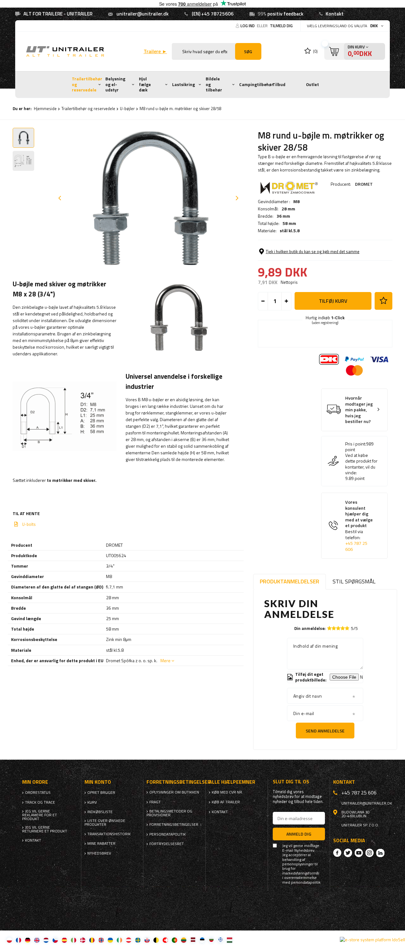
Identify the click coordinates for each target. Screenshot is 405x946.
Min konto (97, 782)
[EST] (202, 940)
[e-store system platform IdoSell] (372, 940)
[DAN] (82, 940)
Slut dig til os (291, 782)
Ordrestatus (38, 792)
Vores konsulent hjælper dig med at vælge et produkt (359, 525)
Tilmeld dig (281, 25)
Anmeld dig (298, 834)
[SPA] (64, 940)
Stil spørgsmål (354, 581)
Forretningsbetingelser (173, 824)
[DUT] (46, 940)
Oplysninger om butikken (174, 792)
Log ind (248, 25)
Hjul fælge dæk (145, 84)
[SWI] (165, 940)
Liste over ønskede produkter (104, 822)
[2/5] (334, 628)
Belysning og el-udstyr (115, 84)
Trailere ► (155, 51)
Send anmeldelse (325, 730)
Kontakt (335, 13)
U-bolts (29, 524)
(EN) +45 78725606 (213, 13)
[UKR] (110, 940)
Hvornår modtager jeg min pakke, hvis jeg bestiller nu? (359, 410)
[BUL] (211, 940)
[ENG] (36, 940)
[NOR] (101, 940)
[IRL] (119, 940)
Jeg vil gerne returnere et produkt (44, 829)
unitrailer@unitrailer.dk (142, 13)
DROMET (364, 184)
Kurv (92, 802)
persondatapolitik (306, 882)
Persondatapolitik (167, 834)
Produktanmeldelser (289, 581)
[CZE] (55, 940)
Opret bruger (101, 792)
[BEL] (156, 940)
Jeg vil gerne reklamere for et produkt (39, 815)
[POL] (9, 940)
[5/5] (347, 628)
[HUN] (229, 940)
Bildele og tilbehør (214, 84)
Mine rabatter (101, 843)
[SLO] (147, 940)
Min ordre (35, 782)
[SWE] (137, 940)
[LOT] (192, 940)
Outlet (312, 84)
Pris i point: (355, 444)
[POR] (174, 940)
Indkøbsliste (100, 812)
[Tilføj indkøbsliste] (383, 301)
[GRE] (220, 940)
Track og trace (40, 802)
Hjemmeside (45, 108)
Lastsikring (183, 84)
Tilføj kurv (333, 301)
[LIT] (183, 940)
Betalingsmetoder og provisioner (169, 813)
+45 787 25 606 (356, 546)
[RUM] (92, 940)
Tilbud (278, 84)
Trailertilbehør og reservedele (87, 84)
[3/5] (338, 628)
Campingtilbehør (256, 84)
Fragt (155, 802)
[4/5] (342, 628)
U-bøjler (127, 108)
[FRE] (18, 940)
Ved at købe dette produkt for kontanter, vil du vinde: (361, 464)
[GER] (27, 940)
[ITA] (73, 940)
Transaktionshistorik (109, 834)
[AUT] (128, 940)
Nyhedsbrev (99, 853)
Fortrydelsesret (166, 844)
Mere (165, 660)
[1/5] (329, 628)
